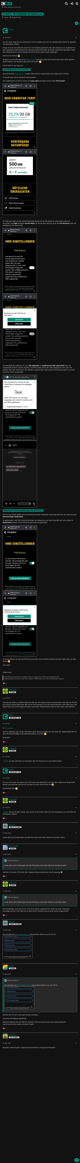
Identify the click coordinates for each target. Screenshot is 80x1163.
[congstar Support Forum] (6, 4)
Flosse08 (9, 728)
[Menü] (77, 4)
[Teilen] (76, 23)
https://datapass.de (21, 934)
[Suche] (66, 4)
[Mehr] (76, 38)
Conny (6, 17)
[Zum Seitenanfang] (76, 1160)
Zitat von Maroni (12, 860)
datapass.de (30, 60)
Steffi (6, 761)
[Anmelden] (72, 4)
